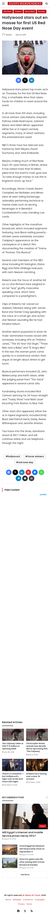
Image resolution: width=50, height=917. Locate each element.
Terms (29, 904)
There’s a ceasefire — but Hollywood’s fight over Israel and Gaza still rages (13, 777)
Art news (7, 11)
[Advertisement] (25, 608)
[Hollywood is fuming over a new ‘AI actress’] (37, 765)
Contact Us (28, 899)
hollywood (14, 456)
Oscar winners (35, 456)
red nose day (25, 462)
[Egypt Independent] (25, 3)
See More (25, 874)
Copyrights (40, 899)
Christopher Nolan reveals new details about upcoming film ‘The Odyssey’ (37, 747)
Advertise (17, 899)
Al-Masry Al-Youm (31, 895)
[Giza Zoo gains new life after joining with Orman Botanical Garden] (9, 863)
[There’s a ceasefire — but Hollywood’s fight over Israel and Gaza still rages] (13, 765)
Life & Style (30, 11)
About (8, 899)
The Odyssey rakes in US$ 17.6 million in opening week (12, 746)
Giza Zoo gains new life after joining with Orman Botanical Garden (31, 862)
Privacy (21, 904)
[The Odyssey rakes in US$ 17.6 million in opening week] (13, 735)
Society (41, 11)
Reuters (9, 35)
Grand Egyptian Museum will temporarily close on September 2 (31, 849)
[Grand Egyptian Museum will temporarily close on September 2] (9, 850)
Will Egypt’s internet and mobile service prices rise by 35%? (22, 834)
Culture (18, 11)
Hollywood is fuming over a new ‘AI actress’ (36, 776)
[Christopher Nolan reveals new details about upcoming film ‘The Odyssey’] (37, 735)
